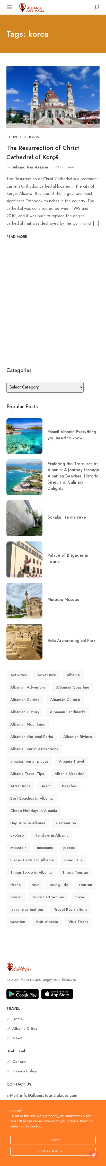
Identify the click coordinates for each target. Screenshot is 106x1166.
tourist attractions (48, 897)
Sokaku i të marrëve (67, 517)
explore (17, 835)
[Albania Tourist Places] (31, 7)
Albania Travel (71, 761)
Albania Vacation (69, 773)
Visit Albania (47, 922)
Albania (73, 675)
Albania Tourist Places (30, 167)
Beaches (69, 786)
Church (13, 137)
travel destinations (26, 909)
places (69, 848)
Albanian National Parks (31, 736)
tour (35, 885)
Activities (18, 675)
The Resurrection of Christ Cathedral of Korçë (42, 152)
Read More (16, 236)
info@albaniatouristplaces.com (48, 1095)
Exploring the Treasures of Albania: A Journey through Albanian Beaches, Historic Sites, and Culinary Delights (73, 476)
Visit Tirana (78, 922)
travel (80, 897)
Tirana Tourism (75, 872)
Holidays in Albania (51, 835)
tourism (85, 885)
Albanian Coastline (72, 687)
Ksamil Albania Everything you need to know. (72, 435)
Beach (46, 786)
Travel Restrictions (70, 909)
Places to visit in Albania (32, 860)
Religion (31, 137)
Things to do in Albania (31, 872)
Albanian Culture (65, 699)
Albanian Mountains (27, 724)
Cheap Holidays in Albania (33, 811)
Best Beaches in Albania (31, 798)
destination (66, 823)
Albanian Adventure (28, 687)
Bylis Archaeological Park (71, 641)
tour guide (58, 885)
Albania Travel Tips (27, 773)
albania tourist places (29, 761)
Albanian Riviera (77, 736)
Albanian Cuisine (25, 699)
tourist (16, 897)
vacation (17, 922)
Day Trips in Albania (27, 823)
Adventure (46, 675)
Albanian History (24, 712)
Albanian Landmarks (67, 712)
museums (45, 848)
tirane (15, 885)
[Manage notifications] (94, 1155)
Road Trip (73, 860)
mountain (18, 848)
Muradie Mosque (64, 599)
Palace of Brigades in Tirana (68, 558)
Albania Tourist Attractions (34, 749)
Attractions (20, 786)
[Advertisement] (53, 303)
